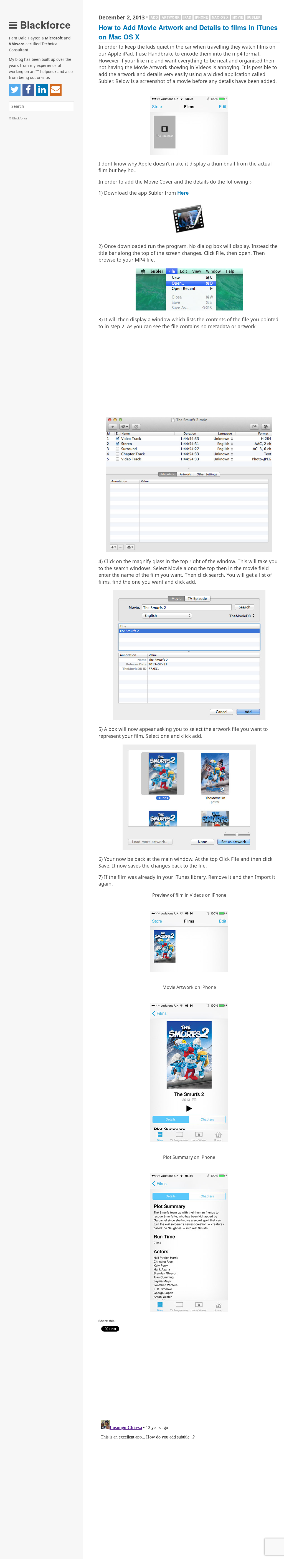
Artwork (171, 17)
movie (237, 17)
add (154, 17)
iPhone (201, 17)
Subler (254, 17)
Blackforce (44, 24)
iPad (187, 17)
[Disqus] (189, 1487)
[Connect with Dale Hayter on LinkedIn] (42, 90)
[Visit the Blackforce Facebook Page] (28, 90)
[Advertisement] (189, 373)
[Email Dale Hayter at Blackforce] (56, 90)
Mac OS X (220, 17)
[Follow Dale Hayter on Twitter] (15, 90)
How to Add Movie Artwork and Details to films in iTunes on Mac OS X (188, 31)
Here (183, 192)
